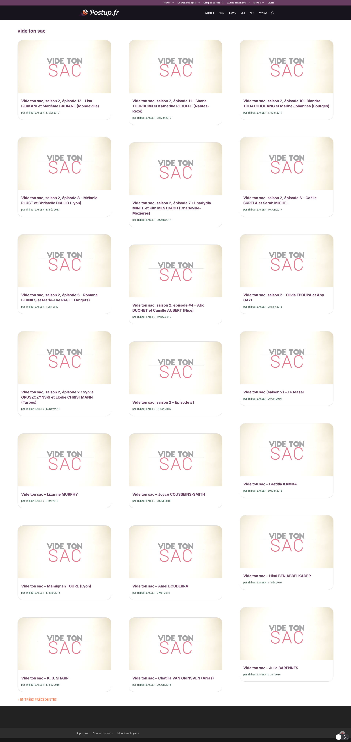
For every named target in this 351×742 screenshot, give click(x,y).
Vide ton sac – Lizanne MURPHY (49, 494)
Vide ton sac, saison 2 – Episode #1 (163, 402)
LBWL (232, 13)
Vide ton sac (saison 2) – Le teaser (273, 392)
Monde (257, 3)
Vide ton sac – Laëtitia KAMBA (270, 484)
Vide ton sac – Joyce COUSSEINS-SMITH (168, 494)
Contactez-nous (103, 733)
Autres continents (236, 3)
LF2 (243, 13)
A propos (82, 733)
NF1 (252, 13)
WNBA (263, 13)
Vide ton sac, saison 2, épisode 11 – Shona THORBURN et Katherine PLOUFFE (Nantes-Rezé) (170, 106)
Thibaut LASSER (35, 112)
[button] (342, 737)
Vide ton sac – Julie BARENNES (270, 668)
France (167, 3)
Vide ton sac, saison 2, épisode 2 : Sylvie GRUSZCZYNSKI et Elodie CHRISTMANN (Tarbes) (57, 397)
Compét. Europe (211, 3)
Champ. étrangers (187, 3)
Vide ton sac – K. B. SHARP (45, 678)
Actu (221, 13)
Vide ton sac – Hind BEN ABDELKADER (277, 576)
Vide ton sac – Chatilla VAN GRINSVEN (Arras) (173, 678)
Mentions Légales (128, 733)
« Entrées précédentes (37, 699)
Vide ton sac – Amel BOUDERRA (160, 586)
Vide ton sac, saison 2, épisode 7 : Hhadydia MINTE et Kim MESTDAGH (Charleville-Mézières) (171, 208)
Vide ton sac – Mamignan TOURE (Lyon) (56, 586)
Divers (271, 3)
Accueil (209, 13)
